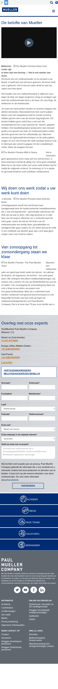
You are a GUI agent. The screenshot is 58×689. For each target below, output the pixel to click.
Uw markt (5, 614)
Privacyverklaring (9, 621)
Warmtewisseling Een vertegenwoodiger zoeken (41, 645)
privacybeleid (11, 480)
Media (32, 511)
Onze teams (33, 522)
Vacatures (32, 534)
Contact (5, 634)
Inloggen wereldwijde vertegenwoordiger (39, 611)
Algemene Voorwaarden (13, 625)
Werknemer (32, 545)
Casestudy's (7, 608)
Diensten (33, 634)
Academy (32, 499)
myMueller (34, 616)
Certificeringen (8, 611)
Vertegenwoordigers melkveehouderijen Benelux (22, 372)
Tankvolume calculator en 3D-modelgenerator (41, 605)
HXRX (32, 619)
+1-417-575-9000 (9, 341)
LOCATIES (6, 363)
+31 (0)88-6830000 (10, 349)
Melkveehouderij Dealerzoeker (37, 639)
